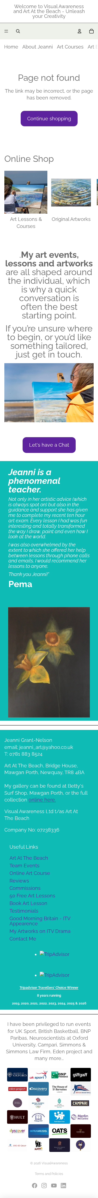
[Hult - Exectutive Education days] (17, 1117)
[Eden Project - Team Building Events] (17, 1089)
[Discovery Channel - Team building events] (38, 1089)
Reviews (19, 881)
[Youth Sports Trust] (59, 1117)
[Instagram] (44, 1185)
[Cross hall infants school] (38, 1117)
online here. (42, 800)
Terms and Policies (49, 1174)
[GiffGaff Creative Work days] (81, 1074)
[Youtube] (54, 1185)
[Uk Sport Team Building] (38, 1074)
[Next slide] (88, 200)
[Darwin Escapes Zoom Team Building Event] (17, 1103)
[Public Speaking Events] (38, 1131)
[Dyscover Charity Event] (17, 1131)
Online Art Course (30, 873)
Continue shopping (49, 118)
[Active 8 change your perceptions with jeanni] (38, 1145)
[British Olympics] (38, 1103)
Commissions (25, 888)
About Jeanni (37, 47)
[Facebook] (34, 1185)
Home (11, 47)
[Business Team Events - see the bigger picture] (81, 1103)
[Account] (79, 31)
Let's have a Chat (49, 445)
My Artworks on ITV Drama (40, 931)
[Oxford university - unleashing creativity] (81, 1145)
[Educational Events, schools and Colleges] (59, 1103)
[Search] (18, 31)
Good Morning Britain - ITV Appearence (40, 921)
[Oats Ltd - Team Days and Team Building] (59, 1131)
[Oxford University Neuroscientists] (17, 1074)
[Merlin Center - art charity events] (81, 1117)
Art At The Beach (29, 858)
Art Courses (70, 47)
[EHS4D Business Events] (17, 1145)
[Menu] (6, 31)
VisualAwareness (55, 1163)
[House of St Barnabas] (59, 1089)
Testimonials (24, 911)
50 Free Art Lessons (32, 895)
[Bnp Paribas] (59, 1074)
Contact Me (23, 939)
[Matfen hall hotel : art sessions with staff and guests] (81, 1131)
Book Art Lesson (28, 903)
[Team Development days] (81, 1089)
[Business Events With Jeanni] (59, 1145)
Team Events (24, 865)
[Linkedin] (63, 1185)
